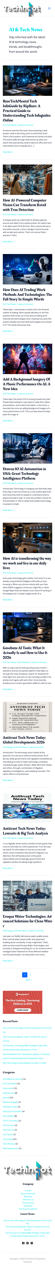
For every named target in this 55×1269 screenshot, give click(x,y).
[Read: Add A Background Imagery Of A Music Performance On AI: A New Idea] (27, 358)
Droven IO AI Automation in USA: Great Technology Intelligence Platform (24, 473)
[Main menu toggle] (49, 8)
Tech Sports (8, 1134)
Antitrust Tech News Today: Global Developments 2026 (24, 740)
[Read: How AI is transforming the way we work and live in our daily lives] (27, 538)
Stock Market (8, 1116)
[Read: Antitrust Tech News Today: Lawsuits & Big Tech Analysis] (27, 808)
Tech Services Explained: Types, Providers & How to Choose (28, 1228)
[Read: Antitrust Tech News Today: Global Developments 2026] (27, 717)
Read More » (8, 152)
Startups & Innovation (12, 1111)
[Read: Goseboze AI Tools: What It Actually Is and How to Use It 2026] (27, 627)
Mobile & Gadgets (10, 1102)
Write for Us (28, 1199)
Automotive (8, 1088)
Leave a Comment (25, 125)
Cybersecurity (9, 1093)
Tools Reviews (23, 662)
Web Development (11, 1148)
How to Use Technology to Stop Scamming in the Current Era (27, 1221)
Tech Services (8, 1130)
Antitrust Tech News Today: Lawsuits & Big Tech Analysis (25, 831)
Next (29, 980)
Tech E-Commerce (10, 1120)
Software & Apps (10, 1107)
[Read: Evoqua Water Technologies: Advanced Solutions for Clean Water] (27, 896)
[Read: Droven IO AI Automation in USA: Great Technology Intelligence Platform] (27, 448)
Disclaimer (28, 1206)
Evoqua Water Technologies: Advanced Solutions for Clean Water (27, 921)
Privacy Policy (28, 1203)
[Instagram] (31, 1243)
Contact (28, 1190)
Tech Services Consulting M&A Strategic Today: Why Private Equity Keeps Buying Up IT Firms (27, 1234)
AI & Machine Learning (12, 1079)
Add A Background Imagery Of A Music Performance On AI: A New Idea (26, 384)
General (6, 1097)
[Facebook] (23, 1243)
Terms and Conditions (28, 1209)
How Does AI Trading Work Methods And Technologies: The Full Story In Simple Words (27, 294)
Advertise (28, 1196)
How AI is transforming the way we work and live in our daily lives (27, 563)
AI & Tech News (9, 125)
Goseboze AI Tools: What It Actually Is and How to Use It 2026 (25, 652)
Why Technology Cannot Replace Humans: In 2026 (24, 1063)
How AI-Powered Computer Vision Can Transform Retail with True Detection (24, 205)
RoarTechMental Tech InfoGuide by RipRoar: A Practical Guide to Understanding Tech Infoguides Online (27, 110)
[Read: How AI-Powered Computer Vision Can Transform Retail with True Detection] (27, 179)
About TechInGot (28, 1193)
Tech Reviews (8, 1125)
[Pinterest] (27, 1243)
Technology (8, 747)
